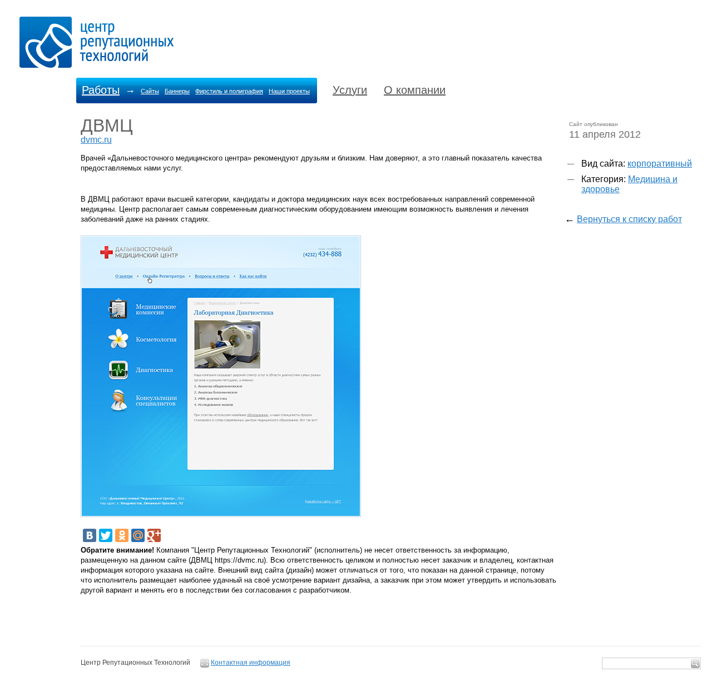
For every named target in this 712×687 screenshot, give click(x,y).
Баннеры (177, 91)
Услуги (350, 90)
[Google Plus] (154, 535)
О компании (415, 90)
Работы (101, 90)
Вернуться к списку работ (629, 219)
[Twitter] (105, 535)
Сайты (150, 91)
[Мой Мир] (138, 535)
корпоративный (659, 163)
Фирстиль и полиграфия (229, 91)
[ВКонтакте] (89, 535)
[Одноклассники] (121, 535)
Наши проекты (289, 91)
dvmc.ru (96, 139)
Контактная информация (250, 662)
